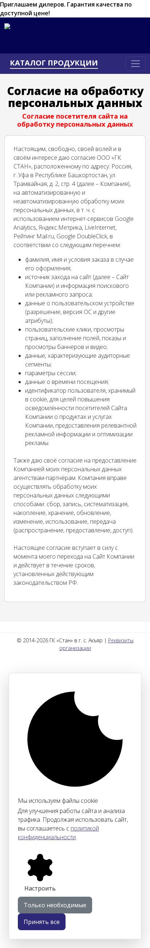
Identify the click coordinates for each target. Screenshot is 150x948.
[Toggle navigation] (135, 63)
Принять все (42, 922)
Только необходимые (55, 905)
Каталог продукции (54, 63)
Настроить (40, 888)
